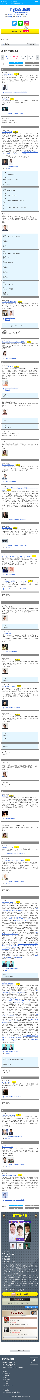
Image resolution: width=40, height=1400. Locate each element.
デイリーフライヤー (8, 465)
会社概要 (5, 1381)
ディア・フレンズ (7, 367)
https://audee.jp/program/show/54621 (14, 881)
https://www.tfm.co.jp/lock (11, 968)
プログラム (6, 1375)
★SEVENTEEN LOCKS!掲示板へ (23, 945)
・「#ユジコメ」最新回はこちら (22, 153)
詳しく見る (20, 1337)
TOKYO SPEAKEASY (8, 1115)
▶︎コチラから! (5, 949)
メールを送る (10, 919)
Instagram (19, 957)
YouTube (9, 957)
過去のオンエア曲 (31, 1307)
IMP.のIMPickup (7, 528)
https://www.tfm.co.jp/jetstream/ (13, 1096)
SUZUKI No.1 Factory (8, 686)
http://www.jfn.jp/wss (10, 574)
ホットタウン (6, 1379)
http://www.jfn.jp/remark (11, 651)
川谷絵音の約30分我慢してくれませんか (14, 581)
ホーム (2, 39)
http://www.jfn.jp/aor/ (10, 818)
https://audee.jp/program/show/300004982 (16, 519)
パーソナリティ (7, 1373)
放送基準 (5, 1384)
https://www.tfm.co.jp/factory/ (12, 707)
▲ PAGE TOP (20, 1350)
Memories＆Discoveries (9, 1175)
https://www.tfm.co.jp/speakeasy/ (13, 1136)
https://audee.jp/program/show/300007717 (16, 92)
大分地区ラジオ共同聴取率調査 (11, 1392)
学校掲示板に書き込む (16, 917)
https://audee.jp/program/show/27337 (14, 1200)
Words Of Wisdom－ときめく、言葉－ (13, 342)
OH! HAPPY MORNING (9, 302)
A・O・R (5, 796)
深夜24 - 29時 (32, 65)
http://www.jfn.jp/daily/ (10, 481)
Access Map (34, 1362)
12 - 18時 (32, 62)
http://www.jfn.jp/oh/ (10, 318)
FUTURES (5, 99)
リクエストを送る (15, 31)
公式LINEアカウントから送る (23, 919)
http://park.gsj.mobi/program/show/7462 (15, 853)
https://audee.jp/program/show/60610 (14, 1164)
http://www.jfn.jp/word (10, 358)
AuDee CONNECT (7, 1147)
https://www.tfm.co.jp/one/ (11, 166)
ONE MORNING (7, 132)
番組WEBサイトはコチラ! (21, 920)
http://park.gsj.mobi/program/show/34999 (15, 589)
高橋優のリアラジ (7, 847)
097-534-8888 (8, 1367)
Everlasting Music (7, 74)
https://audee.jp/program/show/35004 (14, 113)
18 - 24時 (16, 65)
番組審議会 (6, 1390)
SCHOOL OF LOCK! (8, 902)
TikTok (14, 957)
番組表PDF (32, 44)
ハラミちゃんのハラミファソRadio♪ (13, 860)
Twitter (36, 955)
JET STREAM (6, 1082)
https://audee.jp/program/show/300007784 (16, 545)
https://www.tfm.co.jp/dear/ (11, 388)
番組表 (7, 39)
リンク (5, 1388)
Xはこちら (7, 168)
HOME (5, 1371)
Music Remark (6, 633)
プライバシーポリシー (9, 1386)
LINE (4, 957)
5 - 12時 (16, 62)
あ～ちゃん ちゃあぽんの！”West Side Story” (16, 556)
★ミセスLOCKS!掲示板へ (30, 1036)
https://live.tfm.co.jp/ (19, 910)
